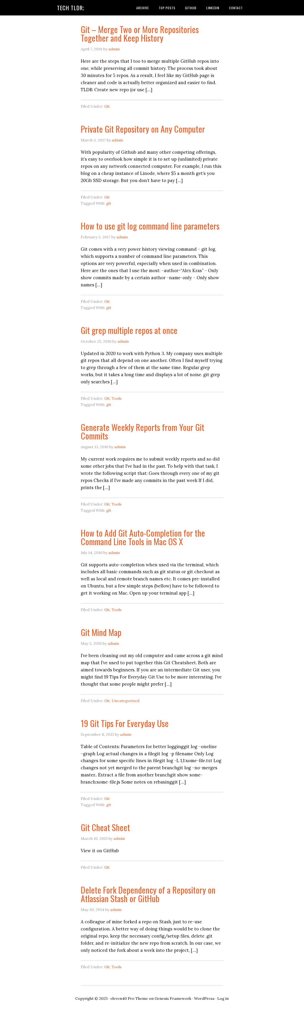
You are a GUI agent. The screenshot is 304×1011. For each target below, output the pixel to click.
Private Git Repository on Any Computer (143, 128)
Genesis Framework (173, 998)
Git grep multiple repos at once (129, 330)
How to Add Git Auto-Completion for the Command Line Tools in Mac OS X (143, 537)
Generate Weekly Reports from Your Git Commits (142, 431)
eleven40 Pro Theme (129, 998)
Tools (117, 398)
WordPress (204, 998)
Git (107, 106)
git (108, 203)
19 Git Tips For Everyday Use (125, 723)
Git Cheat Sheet (105, 827)
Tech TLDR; (70, 7)
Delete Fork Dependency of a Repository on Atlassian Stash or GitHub (148, 894)
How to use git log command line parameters (150, 225)
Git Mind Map (101, 632)
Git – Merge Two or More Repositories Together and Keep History (140, 33)
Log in (223, 998)
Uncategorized (125, 700)
